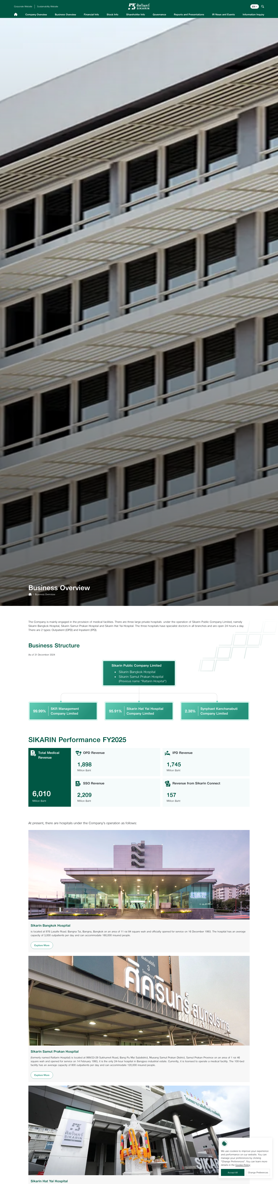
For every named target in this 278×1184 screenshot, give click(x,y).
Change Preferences (258, 1172)
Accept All (233, 1172)
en (253, 6)
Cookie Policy (242, 1165)
